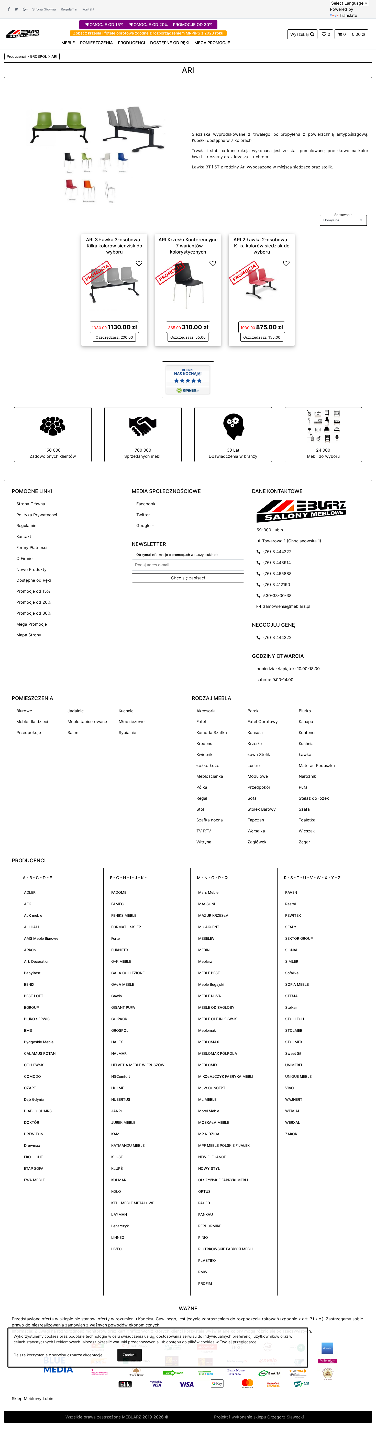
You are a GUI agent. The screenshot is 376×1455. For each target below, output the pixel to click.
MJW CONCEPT (211, 1088)
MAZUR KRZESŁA (213, 915)
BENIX (29, 984)
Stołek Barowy (262, 809)
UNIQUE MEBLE (298, 1076)
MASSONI (206, 904)
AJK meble (33, 915)
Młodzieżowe (132, 721)
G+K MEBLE (121, 961)
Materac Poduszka (317, 765)
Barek (253, 710)
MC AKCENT (208, 927)
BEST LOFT (33, 996)
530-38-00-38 (276, 595)
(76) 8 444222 (276, 551)
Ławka (305, 754)
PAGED (204, 1203)
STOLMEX (293, 1042)
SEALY (290, 927)
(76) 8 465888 (276, 573)
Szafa (304, 809)
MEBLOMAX (208, 1042)
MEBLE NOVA (209, 996)
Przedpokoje (28, 732)
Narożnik (307, 776)
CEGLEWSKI (34, 1065)
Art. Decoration (36, 961)
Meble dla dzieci (32, 721)
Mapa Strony (28, 634)
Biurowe (24, 710)
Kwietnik (204, 754)
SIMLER (291, 961)
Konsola (255, 732)
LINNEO (117, 1237)
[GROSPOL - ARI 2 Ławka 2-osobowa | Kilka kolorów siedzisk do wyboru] (261, 285)
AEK (27, 904)
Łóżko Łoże (207, 765)
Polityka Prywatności (36, 514)
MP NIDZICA (208, 1134)
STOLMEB (293, 1030)
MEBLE (68, 42)
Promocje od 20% (33, 602)
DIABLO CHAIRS (38, 1111)
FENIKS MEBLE (123, 915)
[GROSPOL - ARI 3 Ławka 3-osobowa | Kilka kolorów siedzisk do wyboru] (114, 285)
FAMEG (117, 904)
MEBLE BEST (209, 973)
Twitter (143, 514)
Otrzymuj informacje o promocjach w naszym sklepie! (177, 555)
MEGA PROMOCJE (212, 42)
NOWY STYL (209, 1168)
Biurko (305, 710)
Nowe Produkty (31, 569)
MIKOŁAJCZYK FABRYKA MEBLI (225, 1076)
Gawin (116, 996)
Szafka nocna (209, 819)
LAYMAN (119, 1214)
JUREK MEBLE (123, 1122)
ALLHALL (32, 927)
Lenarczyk (120, 1226)
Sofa (252, 798)
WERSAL (292, 1111)
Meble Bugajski (211, 984)
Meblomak (207, 1030)
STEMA (291, 996)
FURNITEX (119, 950)
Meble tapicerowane (87, 721)
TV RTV (203, 830)
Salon (73, 732)
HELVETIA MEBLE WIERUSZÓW (137, 1065)
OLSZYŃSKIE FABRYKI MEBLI (223, 1180)
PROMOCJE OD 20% (148, 24)
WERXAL (292, 1122)
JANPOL (118, 1111)
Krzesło (255, 743)
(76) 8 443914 (276, 562)
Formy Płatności (31, 547)
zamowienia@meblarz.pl (285, 606)
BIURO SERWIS (37, 1019)
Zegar (304, 841)
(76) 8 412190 (275, 584)
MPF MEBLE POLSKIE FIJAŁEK (224, 1145)
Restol (290, 904)
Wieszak (307, 830)
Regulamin (69, 9)
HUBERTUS (120, 1099)
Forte (115, 938)
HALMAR (119, 1053)
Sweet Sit (293, 1053)
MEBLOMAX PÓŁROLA (217, 1053)
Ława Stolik (259, 754)
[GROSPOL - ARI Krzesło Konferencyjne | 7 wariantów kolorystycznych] (188, 285)
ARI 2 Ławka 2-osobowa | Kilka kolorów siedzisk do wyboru (262, 246)
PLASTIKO (207, 1260)
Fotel (201, 721)
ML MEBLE (207, 1099)
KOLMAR (118, 1180)
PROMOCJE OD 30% (192, 24)
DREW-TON (33, 1134)
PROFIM (205, 1283)
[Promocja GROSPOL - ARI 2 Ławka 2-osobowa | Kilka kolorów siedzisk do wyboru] (244, 272)
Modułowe (258, 776)
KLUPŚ (117, 1168)
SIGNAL (291, 950)
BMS (28, 1030)
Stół (200, 809)
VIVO (289, 1088)
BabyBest (32, 973)
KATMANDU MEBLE (128, 1145)
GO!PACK (119, 1019)
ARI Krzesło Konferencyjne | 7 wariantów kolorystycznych (188, 246)
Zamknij (130, 1355)
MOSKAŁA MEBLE (213, 1122)
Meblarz (205, 961)
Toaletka (307, 819)
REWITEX (293, 915)
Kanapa (306, 721)
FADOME (118, 892)
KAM (115, 1134)
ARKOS (30, 950)
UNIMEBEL (294, 1065)
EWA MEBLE (34, 1180)
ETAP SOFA (33, 1168)
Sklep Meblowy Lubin (32, 1398)
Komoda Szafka (211, 732)
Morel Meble (208, 1111)
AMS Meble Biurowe (41, 938)
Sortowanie (343, 215)
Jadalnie (76, 710)
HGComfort (120, 1076)
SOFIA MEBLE (297, 984)
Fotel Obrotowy (263, 721)
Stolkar (291, 1007)
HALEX (117, 1042)
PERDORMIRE (209, 1226)
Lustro (254, 765)
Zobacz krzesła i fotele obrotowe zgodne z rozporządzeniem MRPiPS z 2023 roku (148, 33)
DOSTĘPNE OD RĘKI (169, 42)
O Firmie (24, 558)
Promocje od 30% (33, 613)
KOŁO (116, 1191)
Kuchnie (126, 710)
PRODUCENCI (131, 42)
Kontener (307, 732)
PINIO (203, 1237)
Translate (348, 15)
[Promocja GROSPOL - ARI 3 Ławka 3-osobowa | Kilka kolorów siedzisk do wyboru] (96, 272)
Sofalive (291, 973)
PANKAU (205, 1214)
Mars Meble (208, 892)
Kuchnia (306, 743)
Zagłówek (257, 841)
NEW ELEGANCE (212, 1157)
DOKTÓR (31, 1122)
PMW (202, 1272)
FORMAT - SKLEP (126, 927)
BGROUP (31, 1007)
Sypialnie (127, 732)
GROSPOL (119, 1030)
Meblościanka (209, 776)
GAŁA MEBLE (122, 984)
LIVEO (116, 1249)
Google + (145, 525)
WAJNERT (293, 1099)
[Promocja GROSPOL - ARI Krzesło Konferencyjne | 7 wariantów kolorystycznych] (170, 272)
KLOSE (117, 1157)
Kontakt (88, 9)
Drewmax (32, 1145)
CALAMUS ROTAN (40, 1053)
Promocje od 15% (33, 591)
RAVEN (291, 892)
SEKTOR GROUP (299, 938)
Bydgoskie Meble (38, 1042)
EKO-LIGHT (33, 1157)
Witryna (203, 841)
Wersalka (256, 830)
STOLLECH (294, 1019)
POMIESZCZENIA (96, 42)
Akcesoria (206, 710)
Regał (201, 798)
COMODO (32, 1076)
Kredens (204, 743)
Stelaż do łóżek (314, 798)
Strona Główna (44, 9)
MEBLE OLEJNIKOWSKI (218, 1019)
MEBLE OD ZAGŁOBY (216, 1007)
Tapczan (256, 819)
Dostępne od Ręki (33, 580)
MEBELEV (206, 938)
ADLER (30, 892)
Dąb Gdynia (34, 1099)
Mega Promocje (31, 624)
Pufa (303, 787)
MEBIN (203, 950)
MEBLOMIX (207, 1065)
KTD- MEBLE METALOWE (132, 1203)
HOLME (117, 1088)
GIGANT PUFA (123, 1007)
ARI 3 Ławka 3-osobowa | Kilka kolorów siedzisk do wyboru (114, 246)
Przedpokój (259, 787)
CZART (30, 1088)
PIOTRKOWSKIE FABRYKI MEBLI (225, 1249)
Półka (201, 787)
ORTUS (204, 1191)
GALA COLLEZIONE (128, 973)
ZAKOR (291, 1134)
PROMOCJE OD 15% (103, 24)
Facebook (146, 503)
